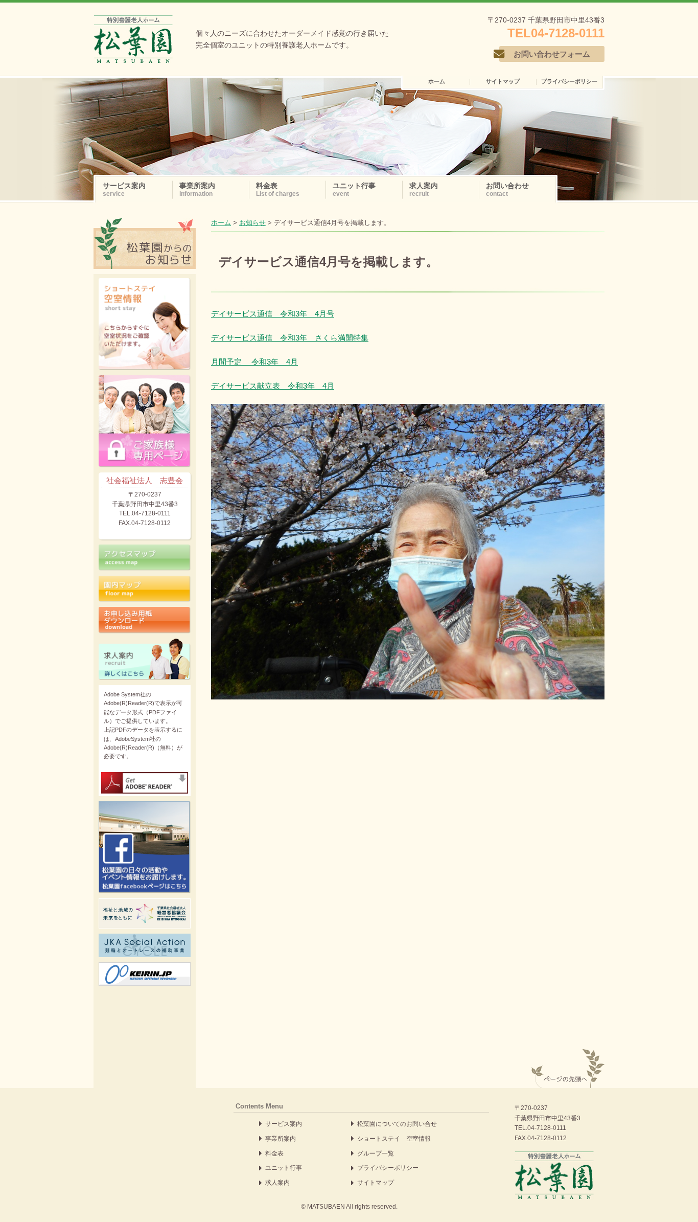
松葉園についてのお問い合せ (397, 1123)
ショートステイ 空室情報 (394, 1138)
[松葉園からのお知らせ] (145, 224)
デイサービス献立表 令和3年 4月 (272, 385)
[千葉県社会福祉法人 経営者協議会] (145, 913)
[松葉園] (133, 39)
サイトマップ (375, 1182)
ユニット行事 (283, 1167)
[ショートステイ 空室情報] (145, 324)
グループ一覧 (375, 1153)
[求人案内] (145, 659)
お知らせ (252, 223)
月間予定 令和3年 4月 (254, 361)
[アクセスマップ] (145, 558)
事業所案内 (280, 1138)
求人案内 (277, 1182)
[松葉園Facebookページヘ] (145, 847)
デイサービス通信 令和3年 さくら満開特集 (289, 337)
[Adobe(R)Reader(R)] (144, 783)
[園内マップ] (145, 589)
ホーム (221, 223)
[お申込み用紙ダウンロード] (145, 620)
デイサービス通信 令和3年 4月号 (272, 313)
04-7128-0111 (546, 1128)
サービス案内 (283, 1123)
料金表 (274, 1153)
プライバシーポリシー (387, 1167)
